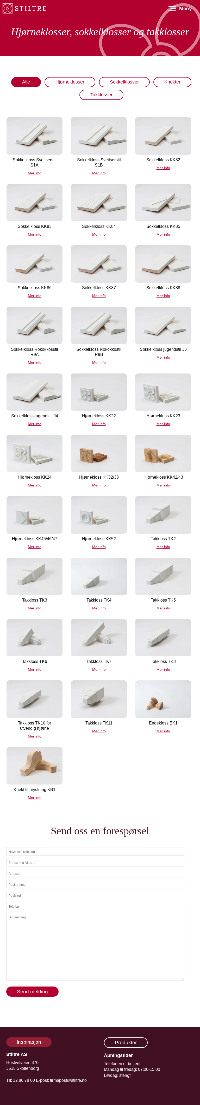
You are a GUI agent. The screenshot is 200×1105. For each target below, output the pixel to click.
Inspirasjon (29, 1042)
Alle (26, 82)
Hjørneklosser (69, 82)
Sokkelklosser (124, 82)
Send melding (32, 991)
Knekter (172, 82)
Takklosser (101, 94)
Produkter (126, 1042)
